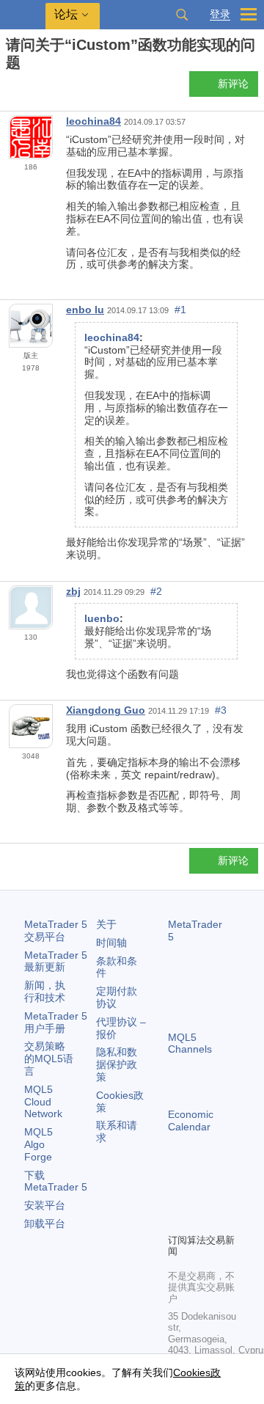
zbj (73, 591)
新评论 (233, 83)
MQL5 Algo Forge (38, 1144)
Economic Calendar (190, 1120)
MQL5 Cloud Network (43, 1101)
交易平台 (55, 930)
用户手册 (55, 1022)
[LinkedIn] (200, 1220)
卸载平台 (44, 1223)
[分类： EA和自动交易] (28, 88)
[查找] (182, 14)
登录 (220, 14)
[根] (10, 88)
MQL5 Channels (190, 1043)
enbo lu (85, 309)
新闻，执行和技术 (44, 991)
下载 (55, 1181)
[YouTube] (177, 1220)
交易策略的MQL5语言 (48, 1058)
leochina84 (93, 121)
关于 (106, 924)
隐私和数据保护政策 (116, 1064)
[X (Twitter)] (223, 1196)
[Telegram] (200, 1196)
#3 (221, 710)
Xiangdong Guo (105, 710)
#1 (180, 309)
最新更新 (55, 961)
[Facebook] (177, 1196)
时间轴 (111, 942)
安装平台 (44, 1205)
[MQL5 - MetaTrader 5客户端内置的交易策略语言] (23, 15)
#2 (156, 591)
